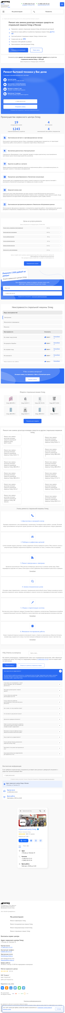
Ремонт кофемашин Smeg (18, 920)
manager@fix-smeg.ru (7, 960)
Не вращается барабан (10, 343)
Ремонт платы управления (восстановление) (13, 228)
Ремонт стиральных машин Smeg (20, 931)
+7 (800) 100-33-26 (43, 4)
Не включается (8, 355)
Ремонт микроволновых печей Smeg (21, 927)
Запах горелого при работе (11, 361)
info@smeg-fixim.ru (7, 956)
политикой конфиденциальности (39, 296)
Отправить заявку (20, 107)
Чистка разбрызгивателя (8, 236)
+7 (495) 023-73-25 (29, 4)
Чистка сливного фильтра (9, 241)
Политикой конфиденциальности (46, 779)
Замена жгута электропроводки (10, 250)
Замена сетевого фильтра (9, 245)
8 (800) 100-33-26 (6, 951)
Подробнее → (57, 337)
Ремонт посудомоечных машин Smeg (21, 924)
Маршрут (24, 840)
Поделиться (2, 987)
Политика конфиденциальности (32, 1001)
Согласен (59, 1009)
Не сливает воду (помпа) (10, 337)
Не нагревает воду (9, 349)
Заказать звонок (32, 379)
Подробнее (33, 571)
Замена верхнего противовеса (10, 232)
